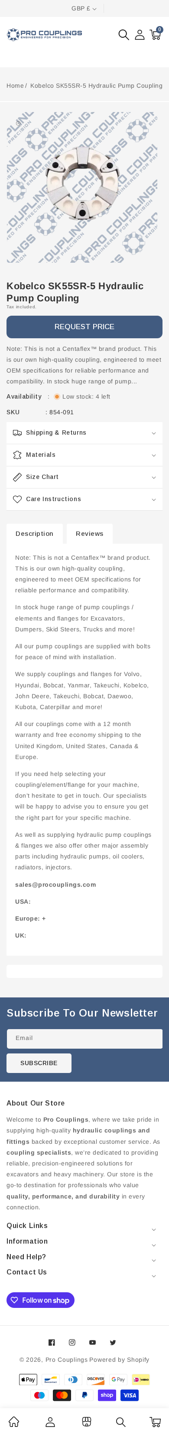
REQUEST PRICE (84, 327)
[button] (124, 34)
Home (15, 85)
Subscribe (39, 1063)
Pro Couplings (67, 1359)
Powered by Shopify (119, 1359)
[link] (14, 1424)
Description (35, 533)
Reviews (90, 533)
